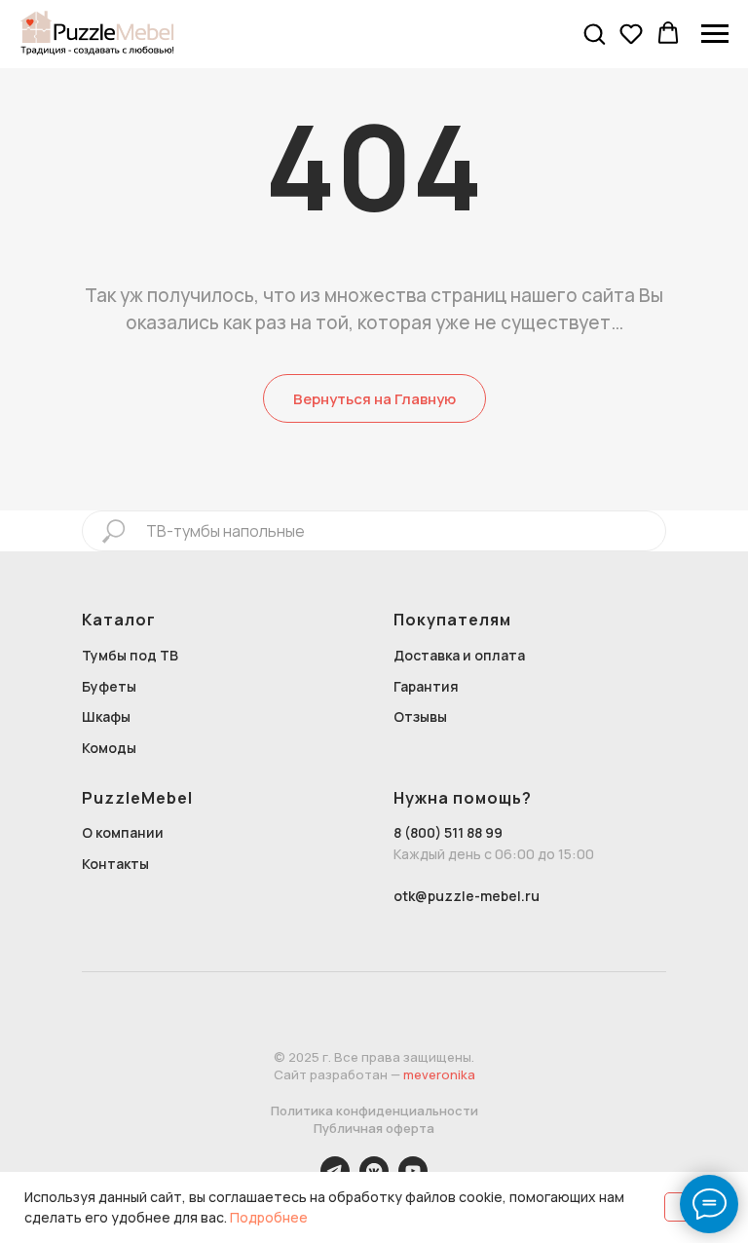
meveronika (439, 1074)
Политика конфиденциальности (374, 1110)
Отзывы (420, 716)
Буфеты (109, 686)
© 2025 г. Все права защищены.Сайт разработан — (374, 1065)
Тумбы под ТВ (130, 655)
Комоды (109, 747)
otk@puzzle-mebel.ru (466, 895)
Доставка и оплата (459, 655)
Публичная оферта (374, 1128)
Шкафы (106, 716)
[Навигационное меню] (715, 34)
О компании (123, 832)
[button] (594, 33)
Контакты (115, 863)
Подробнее (269, 1217)
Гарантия (426, 686)
